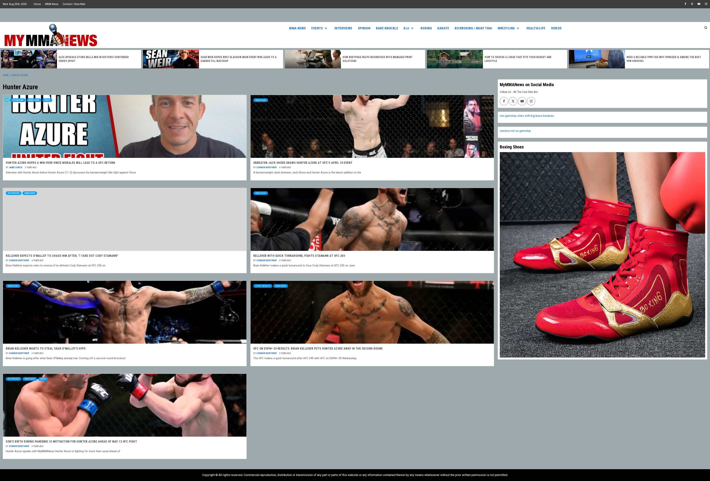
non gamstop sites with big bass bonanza (527, 116)
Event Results (263, 286)
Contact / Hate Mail (74, 4)
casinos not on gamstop (515, 131)
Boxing (426, 28)
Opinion (364, 28)
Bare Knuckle (387, 28)
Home (37, 4)
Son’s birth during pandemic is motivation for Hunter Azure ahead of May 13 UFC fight (71, 441)
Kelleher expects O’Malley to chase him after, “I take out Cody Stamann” (62, 256)
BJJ (406, 28)
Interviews (343, 28)
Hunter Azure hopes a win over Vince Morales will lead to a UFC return (60, 163)
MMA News (51, 4)
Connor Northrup (266, 167)
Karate (443, 28)
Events (317, 28)
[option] (71, 59)
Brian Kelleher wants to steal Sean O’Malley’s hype (46, 348)
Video (47, 100)
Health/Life (535, 28)
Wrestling (506, 28)
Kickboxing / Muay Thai (473, 28)
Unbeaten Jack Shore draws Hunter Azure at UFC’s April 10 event (303, 163)
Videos (556, 28)
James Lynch (16, 167)
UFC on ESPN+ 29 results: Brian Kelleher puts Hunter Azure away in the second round (318, 348)
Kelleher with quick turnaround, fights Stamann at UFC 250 (299, 256)
